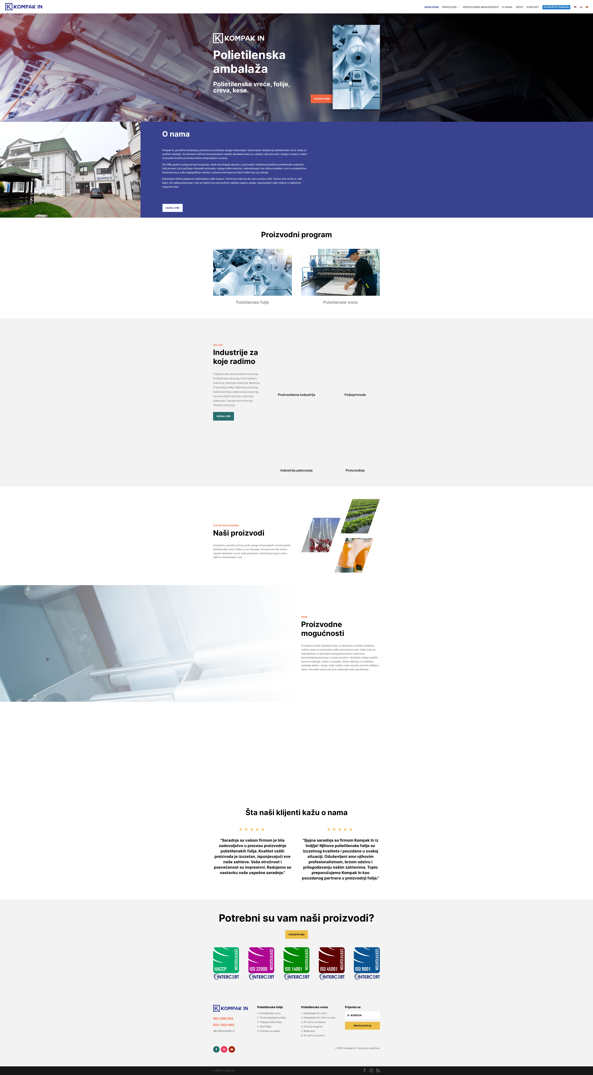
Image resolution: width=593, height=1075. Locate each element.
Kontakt (533, 7)
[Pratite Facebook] (216, 1049)
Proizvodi (449, 7)
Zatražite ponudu (556, 7)
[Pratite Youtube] (232, 1049)
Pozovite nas (322, 98)
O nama (507, 7)
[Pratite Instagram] (224, 1049)
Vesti (519, 7)
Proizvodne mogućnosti (480, 7)
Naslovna (432, 7)
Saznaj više (173, 208)
